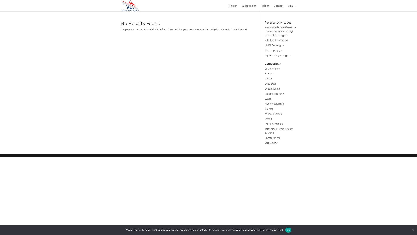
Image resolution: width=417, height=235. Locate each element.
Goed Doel (270, 83)
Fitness (269, 78)
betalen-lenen (272, 68)
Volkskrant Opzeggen (276, 40)
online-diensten (273, 113)
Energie (269, 73)
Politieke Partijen (274, 123)
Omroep (269, 108)
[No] (413, 230)
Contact (278, 6)
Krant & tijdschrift (274, 93)
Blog (290, 6)
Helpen (233, 6)
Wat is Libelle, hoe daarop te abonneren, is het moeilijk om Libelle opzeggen (280, 31)
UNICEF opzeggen (274, 45)
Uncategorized (272, 137)
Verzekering (271, 142)
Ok (288, 230)
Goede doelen (272, 88)
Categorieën (249, 6)
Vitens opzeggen (274, 50)
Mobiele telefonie (274, 103)
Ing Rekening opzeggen (277, 55)
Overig (269, 118)
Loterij (268, 98)
